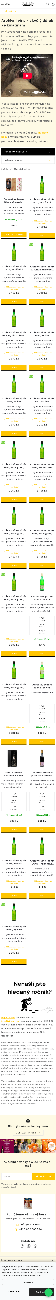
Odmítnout (14, 1291)
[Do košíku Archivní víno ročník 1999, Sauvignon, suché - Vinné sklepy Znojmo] (14, 742)
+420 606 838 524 (30, 1229)
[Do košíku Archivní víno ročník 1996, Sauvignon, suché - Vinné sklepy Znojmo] (42, 565)
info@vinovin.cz (10, 1021)
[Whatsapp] (35, 1246)
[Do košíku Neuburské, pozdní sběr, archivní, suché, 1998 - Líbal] (42, 653)
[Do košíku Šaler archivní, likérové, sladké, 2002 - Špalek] (14, 829)
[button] (48, 1292)
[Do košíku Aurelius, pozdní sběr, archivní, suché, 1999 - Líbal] (42, 742)
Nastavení (28, 1281)
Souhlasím (41, 1292)
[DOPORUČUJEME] (28, 160)
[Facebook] (22, 1246)
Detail (14, 234)
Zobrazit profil (26, 1133)
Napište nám (8, 1017)
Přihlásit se (43, 1176)
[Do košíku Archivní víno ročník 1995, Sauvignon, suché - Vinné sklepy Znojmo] (14, 565)
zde (39, 1275)
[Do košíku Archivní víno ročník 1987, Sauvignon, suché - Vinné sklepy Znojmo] (14, 499)
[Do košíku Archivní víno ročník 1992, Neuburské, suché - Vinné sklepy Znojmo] (42, 499)
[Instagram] (28, 1246)
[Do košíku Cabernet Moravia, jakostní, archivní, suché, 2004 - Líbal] (42, 829)
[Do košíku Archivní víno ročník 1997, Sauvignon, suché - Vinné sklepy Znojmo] (14, 653)
